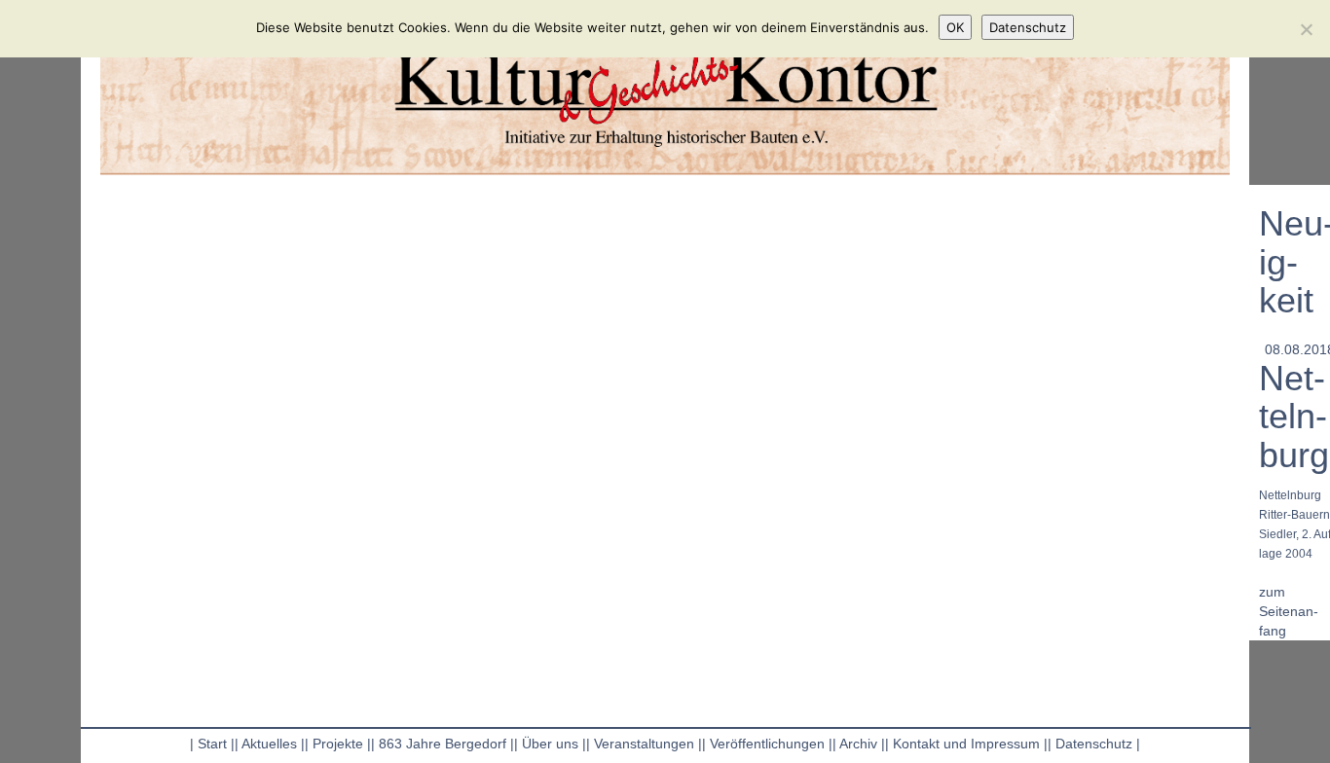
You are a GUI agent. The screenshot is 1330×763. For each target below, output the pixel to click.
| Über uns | (550, 743)
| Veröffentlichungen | (767, 743)
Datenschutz (1027, 27)
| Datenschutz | (1094, 743)
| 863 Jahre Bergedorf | (442, 743)
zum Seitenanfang (1288, 611)
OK (955, 27)
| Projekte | (338, 743)
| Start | (212, 743)
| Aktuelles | (270, 743)
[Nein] (1305, 29)
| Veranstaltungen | (644, 743)
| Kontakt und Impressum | (966, 743)
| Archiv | (858, 743)
